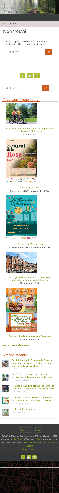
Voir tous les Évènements (16, 345)
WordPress (18, 439)
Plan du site (24, 430)
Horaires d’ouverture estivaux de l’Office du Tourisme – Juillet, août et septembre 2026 (33, 387)
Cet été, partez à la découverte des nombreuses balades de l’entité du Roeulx (32, 375)
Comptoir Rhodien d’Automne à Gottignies (30, 336)
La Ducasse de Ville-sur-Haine (30, 244)
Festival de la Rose (29, 187)
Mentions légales (29, 449)
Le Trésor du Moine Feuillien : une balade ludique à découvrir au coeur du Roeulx (32, 399)
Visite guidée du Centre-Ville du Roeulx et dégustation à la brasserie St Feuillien (29, 278)
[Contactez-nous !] (37, 75)
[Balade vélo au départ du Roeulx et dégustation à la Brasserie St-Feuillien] (21, 123)
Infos (37, 430)
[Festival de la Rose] (21, 182)
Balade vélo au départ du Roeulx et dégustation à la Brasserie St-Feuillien (29, 129)
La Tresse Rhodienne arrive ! (26, 409)
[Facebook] (22, 75)
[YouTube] (30, 75)
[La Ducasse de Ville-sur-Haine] (21, 238)
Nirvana (39, 439)
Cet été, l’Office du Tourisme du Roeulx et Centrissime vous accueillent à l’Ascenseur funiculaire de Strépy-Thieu (33, 363)
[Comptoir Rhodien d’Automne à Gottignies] (21, 331)
